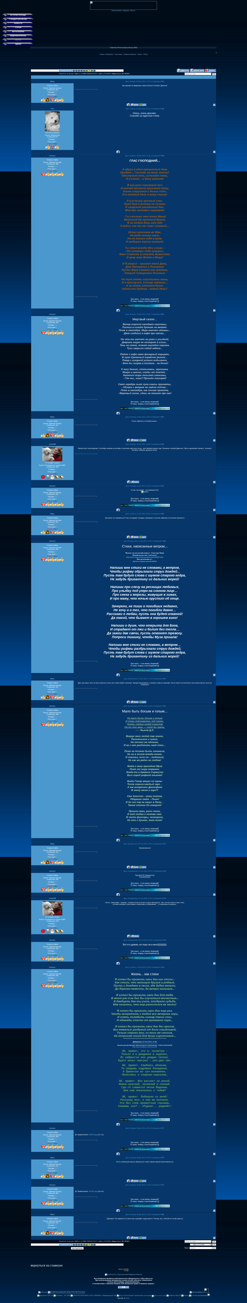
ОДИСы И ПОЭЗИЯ (104, 73)
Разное (114, 73)
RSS (135, 47)
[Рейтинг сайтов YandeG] (159, 1295)
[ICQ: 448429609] (142, 104)
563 (163, 156)
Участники (118, 54)
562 (163, 109)
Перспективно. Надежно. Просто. (123, 10)
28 (86, 70)
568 (162, 514)
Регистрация (122, 47)
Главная (113, 47)
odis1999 (52, 444)
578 (162, 1157)
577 (162, 1128)
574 (164, 898)
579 (162, 1185)
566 (162, 444)
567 (162, 486)
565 (162, 417)
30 (91, 70)
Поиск (140, 54)
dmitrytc (52, 156)
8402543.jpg (93, 1134)
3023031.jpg (93, 1191)
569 (164, 541)
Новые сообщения (106, 54)
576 (163, 967)
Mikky (52, 81)
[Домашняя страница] (135, 104)
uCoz (128, 1298)
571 (164, 706)
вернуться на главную (47, 1265)
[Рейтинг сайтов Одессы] (209, 1295)
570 (164, 679)
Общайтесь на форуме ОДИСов (69, 73)
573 (164, 871)
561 (163, 81)
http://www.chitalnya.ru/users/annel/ (145, 1047)
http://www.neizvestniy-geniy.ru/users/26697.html (144, 557)
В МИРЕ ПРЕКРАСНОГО (89, 73)
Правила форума (130, 54)
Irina (52, 109)
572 (164, 844)
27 (84, 70)
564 (162, 314)
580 (162, 1214)
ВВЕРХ (121, 1269)
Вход (131, 47)
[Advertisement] (123, 62)
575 (164, 940)
